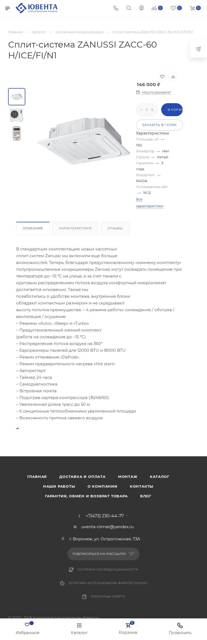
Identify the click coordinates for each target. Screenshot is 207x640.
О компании (103, 486)
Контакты (141, 486)
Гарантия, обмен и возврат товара (86, 496)
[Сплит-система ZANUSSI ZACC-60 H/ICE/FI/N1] (84, 140)
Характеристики (75, 228)
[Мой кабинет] (141, 8)
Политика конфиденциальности (107, 569)
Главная (37, 476)
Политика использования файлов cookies (107, 583)
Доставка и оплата (82, 476)
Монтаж (127, 476)
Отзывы (115, 228)
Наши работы (59, 486)
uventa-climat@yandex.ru (107, 526)
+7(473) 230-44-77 (105, 516)
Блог (145, 496)
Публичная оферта (108, 596)
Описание (33, 228)
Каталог (160, 476)
